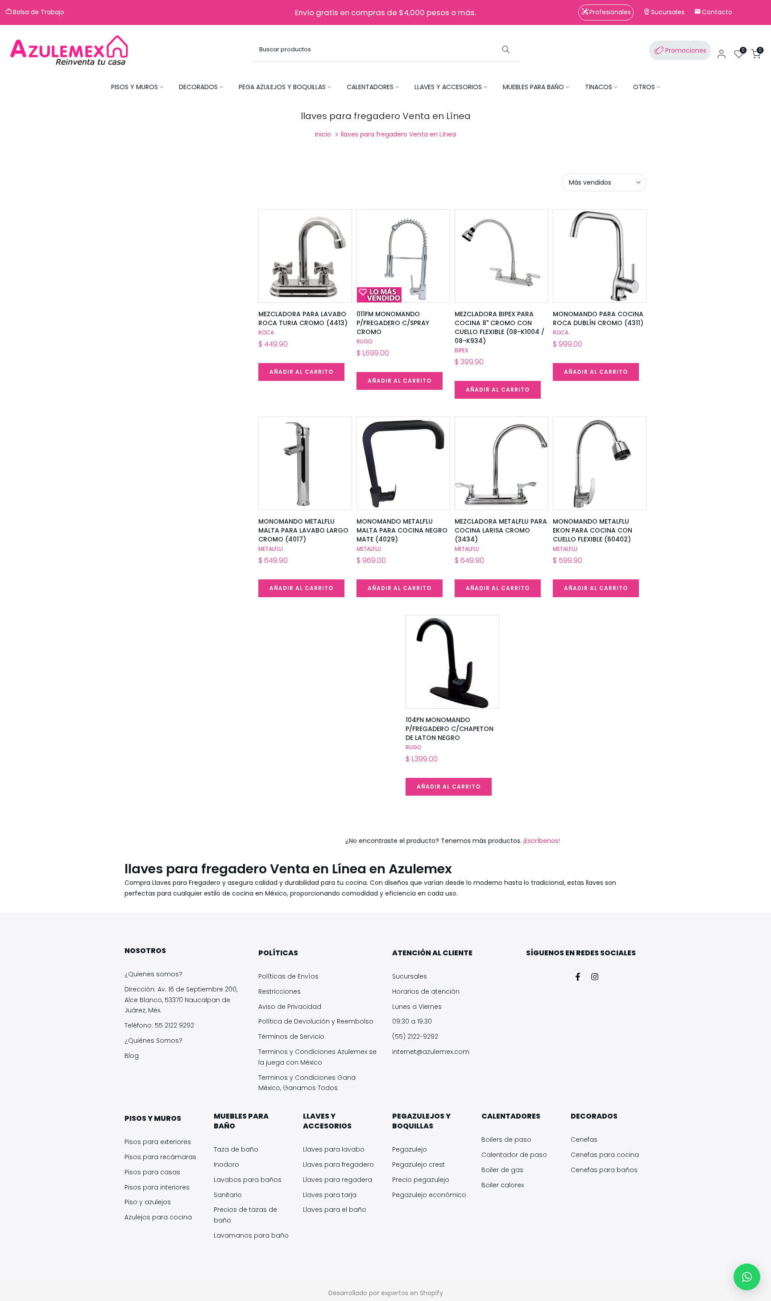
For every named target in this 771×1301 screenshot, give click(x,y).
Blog (131, 1055)
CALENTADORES (370, 87)
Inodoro (226, 1164)
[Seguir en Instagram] (595, 976)
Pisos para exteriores (157, 1141)
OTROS (644, 87)
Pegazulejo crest (418, 1164)
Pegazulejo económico (429, 1194)
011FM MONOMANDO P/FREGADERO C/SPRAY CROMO (392, 323)
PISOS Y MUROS (134, 87)
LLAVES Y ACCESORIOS (448, 87)
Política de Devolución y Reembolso (315, 1021)
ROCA (266, 332)
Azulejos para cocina (158, 1217)
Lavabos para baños (248, 1179)
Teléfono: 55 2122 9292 (159, 1025)
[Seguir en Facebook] (578, 976)
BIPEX (461, 350)
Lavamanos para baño (251, 1235)
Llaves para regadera (337, 1179)
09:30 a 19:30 (412, 1021)
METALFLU (270, 549)
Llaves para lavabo (334, 1149)
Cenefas (584, 1139)
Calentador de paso (514, 1154)
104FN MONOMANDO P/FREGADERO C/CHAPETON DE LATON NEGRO (449, 728)
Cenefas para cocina (605, 1154)
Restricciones (279, 991)
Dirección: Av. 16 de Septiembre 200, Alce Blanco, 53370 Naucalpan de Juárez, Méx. (180, 1000)
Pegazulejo (409, 1149)
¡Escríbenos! (541, 840)
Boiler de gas (502, 1169)
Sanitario (228, 1194)
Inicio (323, 134)
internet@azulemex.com (430, 1051)
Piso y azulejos (147, 1202)
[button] (747, 1277)
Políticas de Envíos (288, 976)
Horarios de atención (426, 991)
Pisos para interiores (157, 1187)
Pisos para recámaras (160, 1156)
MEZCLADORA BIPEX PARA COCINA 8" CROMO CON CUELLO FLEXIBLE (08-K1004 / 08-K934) (499, 327)
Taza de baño (236, 1149)
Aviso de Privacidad (289, 1006)
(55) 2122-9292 (415, 1036)
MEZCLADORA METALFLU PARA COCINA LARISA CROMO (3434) (501, 530)
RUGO (364, 341)
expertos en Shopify (412, 1293)
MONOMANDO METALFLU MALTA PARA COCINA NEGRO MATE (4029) (402, 530)
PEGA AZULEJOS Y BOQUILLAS (282, 87)
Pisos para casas (152, 1172)
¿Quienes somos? (153, 974)
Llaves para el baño (334, 1209)
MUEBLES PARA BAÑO (533, 87)
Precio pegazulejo (420, 1179)
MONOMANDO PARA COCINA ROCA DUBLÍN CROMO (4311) (598, 318)
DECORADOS (198, 87)
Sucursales (409, 976)
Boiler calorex (502, 1185)
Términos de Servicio (291, 1036)
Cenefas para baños (604, 1169)
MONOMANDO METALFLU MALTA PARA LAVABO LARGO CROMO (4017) (303, 530)
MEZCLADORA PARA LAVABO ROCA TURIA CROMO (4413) (303, 318)
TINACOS (598, 87)
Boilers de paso (506, 1139)
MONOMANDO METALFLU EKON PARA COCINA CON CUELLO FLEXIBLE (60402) (592, 530)
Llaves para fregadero (338, 1164)
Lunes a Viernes (417, 1006)
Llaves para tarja (329, 1194)
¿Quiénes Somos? (153, 1040)
